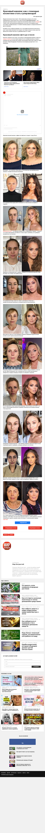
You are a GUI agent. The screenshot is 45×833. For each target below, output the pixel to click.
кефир (11, 687)
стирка (36, 596)
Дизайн (8, 772)
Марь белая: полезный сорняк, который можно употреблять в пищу (31, 634)
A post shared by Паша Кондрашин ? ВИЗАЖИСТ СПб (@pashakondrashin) (22, 131)
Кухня (35, 595)
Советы (5, 9)
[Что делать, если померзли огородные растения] (10, 587)
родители (35, 642)
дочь (37, 687)
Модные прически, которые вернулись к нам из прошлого (10, 728)
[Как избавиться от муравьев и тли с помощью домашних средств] (10, 622)
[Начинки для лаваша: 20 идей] (12, 761)
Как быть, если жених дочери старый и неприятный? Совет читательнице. (32, 690)
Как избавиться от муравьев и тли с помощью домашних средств (30, 623)
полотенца (32, 596)
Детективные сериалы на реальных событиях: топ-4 (23, 765)
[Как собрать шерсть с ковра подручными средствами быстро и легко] (10, 611)
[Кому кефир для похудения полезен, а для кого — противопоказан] (11, 680)
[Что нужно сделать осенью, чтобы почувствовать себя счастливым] (33, 719)
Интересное (26, 687)
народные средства (34, 619)
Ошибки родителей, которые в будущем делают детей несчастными (29, 647)
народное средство (26, 596)
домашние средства (29, 595)
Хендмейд (3, 772)
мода (3, 726)
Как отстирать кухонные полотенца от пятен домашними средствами (31, 599)
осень (34, 725)
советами (5, 519)
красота (6, 534)
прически (7, 726)
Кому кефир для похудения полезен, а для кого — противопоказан (9, 690)
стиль (10, 726)
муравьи (35, 618)
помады (37, 21)
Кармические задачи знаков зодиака (24, 756)
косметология (5, 707)
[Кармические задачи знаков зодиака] (12, 756)
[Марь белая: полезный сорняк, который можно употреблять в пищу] (10, 635)
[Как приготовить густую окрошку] (12, 752)
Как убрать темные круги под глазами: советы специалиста (10, 710)
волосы (12, 725)
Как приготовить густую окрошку (25, 751)
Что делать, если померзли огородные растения (30, 587)
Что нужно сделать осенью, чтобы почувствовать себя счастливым (31, 729)
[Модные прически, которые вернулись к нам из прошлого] (11, 719)
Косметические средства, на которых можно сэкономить (32, 709)
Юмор (28, 772)
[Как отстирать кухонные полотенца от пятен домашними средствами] (10, 599)
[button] (2, 2)
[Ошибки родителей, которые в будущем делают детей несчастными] (10, 646)
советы (11, 534)
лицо (13, 707)
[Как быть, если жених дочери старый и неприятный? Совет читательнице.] (33, 680)
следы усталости (7, 39)
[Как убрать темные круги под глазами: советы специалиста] (11, 700)
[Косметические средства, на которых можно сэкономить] (33, 700)
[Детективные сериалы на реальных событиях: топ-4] (12, 765)
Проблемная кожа (7, 231)
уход (25, 707)
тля (39, 619)
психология (30, 642)
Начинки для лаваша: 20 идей (24, 760)
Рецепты (19, 772)
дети (26, 642)
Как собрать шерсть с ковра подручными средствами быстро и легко (30, 611)
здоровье (7, 687)
